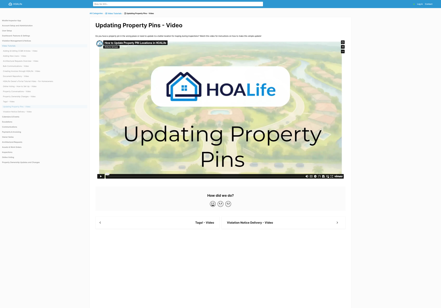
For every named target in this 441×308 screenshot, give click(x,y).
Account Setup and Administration (17, 25)
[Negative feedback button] (228, 204)
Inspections (7, 152)
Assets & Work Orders (11, 147)
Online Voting (8, 157)
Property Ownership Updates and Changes (21, 162)
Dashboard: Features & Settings (16, 36)
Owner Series (8, 137)
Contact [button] (428, 4)
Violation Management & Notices (16, 41)
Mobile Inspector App (11, 20)
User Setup (7, 30)
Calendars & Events (10, 117)
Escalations (7, 122)
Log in (420, 4)
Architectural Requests (12, 142)
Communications (9, 127)
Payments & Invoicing (11, 132)
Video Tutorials (9, 46)
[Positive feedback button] (212, 204)
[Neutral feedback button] (220, 204)
